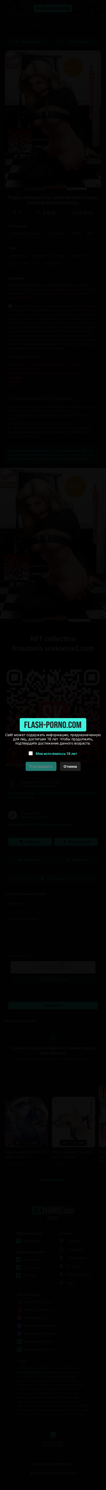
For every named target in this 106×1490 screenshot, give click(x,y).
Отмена (70, 766)
